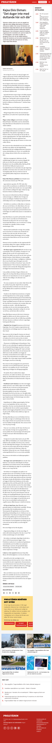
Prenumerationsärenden (42, 722)
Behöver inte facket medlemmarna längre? (44, 64)
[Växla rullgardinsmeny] (49, 2)
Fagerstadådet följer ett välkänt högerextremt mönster (44, 33)
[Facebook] (4, 593)
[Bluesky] (16, 593)
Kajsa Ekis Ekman (8, 586)
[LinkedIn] (10, 593)
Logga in (34, 2)
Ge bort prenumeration (21, 624)
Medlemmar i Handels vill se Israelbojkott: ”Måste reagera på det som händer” (25, 693)
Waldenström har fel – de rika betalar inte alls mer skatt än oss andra (44, 41)
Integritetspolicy (40, 724)
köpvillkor (39, 726)
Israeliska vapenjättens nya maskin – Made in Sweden (45, 49)
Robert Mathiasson (8, 68)
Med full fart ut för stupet (44, 69)
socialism (19, 586)
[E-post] (19, 593)
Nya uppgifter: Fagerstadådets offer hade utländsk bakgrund (44, 25)
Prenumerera (42, 2)
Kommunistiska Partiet (19, 719)
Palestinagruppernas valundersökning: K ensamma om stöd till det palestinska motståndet (45, 56)
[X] (7, 593)
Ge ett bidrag (31, 624)
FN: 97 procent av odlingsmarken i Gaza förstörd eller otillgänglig (44, 16)
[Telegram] (13, 593)
